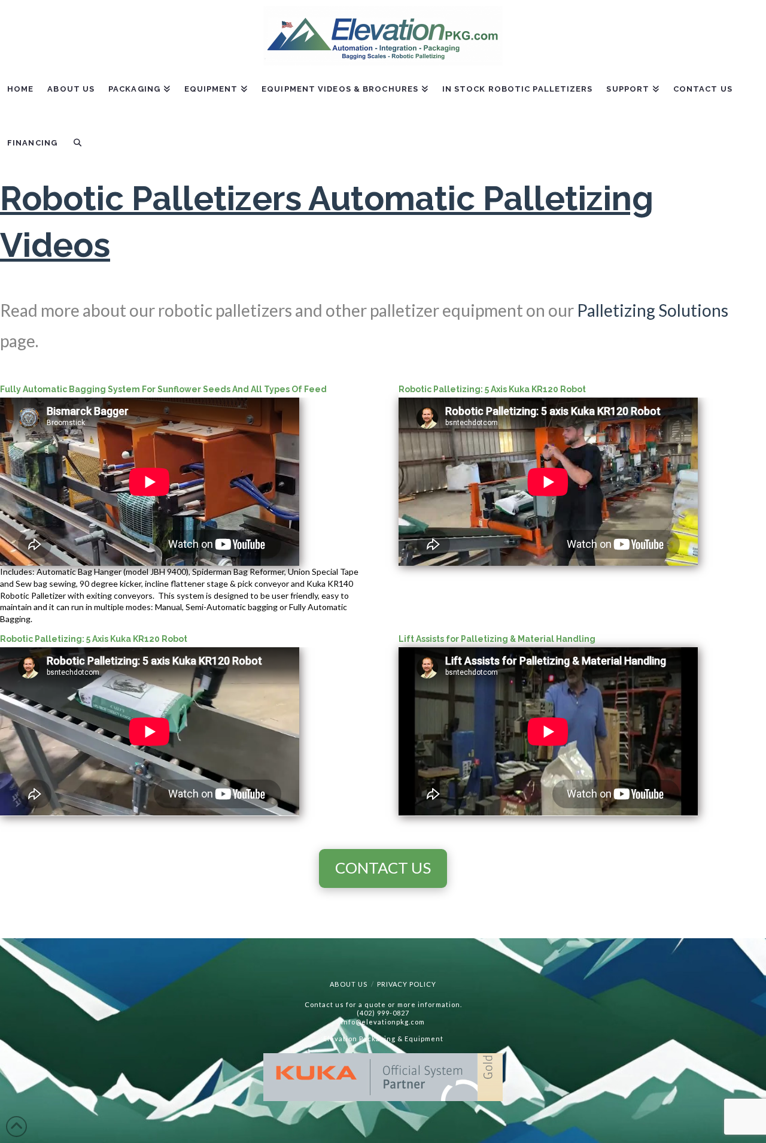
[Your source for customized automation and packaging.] (383, 35)
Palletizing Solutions (652, 310)
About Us (348, 984)
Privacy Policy (406, 984)
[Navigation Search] (77, 151)
